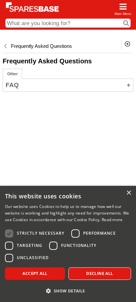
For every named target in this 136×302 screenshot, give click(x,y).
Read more (112, 219)
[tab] (12, 74)
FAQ (68, 85)
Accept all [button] (34, 273)
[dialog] (68, 244)
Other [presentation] (12, 74)
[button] (68, 290)
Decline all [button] (99, 273)
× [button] (128, 192)
